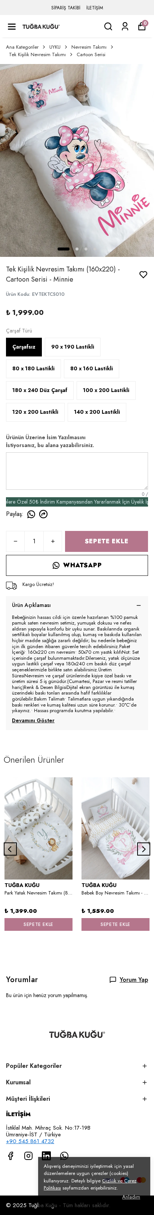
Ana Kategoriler (22, 47)
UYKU (55, 47)
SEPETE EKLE (107, 541)
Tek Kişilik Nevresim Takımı (37, 54)
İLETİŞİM (94, 7)
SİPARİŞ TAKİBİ (65, 7)
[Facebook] (10, 1155)
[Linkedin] (46, 1155)
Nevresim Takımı (89, 47)
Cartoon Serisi (91, 54)
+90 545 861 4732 (30, 1141)
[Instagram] (28, 1155)
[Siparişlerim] (125, 26)
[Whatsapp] (64, 1155)
